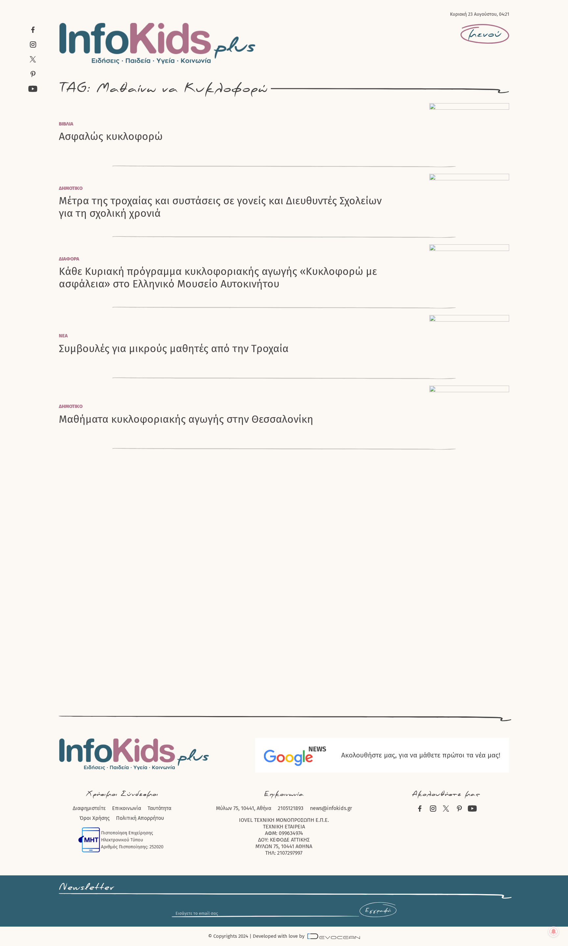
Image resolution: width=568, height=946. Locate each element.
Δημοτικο (71, 188)
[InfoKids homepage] (157, 43)
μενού (485, 34)
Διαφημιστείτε (89, 808)
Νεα (63, 336)
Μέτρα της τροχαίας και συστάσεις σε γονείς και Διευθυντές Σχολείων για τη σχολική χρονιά (220, 206)
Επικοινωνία (126, 808)
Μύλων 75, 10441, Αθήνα (243, 808)
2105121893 (290, 808)
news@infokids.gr (331, 808)
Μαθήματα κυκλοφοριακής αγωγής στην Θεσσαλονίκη (186, 419)
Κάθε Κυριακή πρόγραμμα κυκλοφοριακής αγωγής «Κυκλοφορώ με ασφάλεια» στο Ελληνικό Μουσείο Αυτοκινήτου (218, 277)
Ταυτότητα (159, 808)
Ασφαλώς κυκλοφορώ (111, 136)
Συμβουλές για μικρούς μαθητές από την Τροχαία (174, 348)
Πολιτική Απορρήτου (140, 818)
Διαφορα (69, 259)
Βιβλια (66, 124)
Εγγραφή (378, 910)
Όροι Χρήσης (94, 818)
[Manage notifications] (553, 931)
